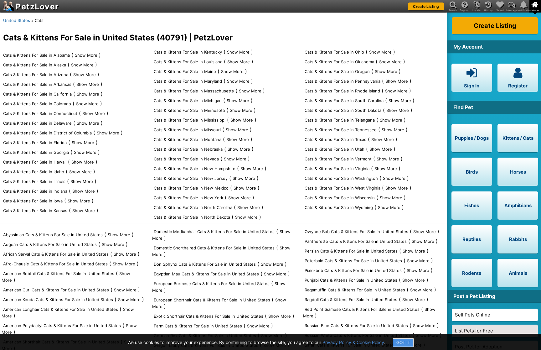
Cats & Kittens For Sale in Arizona (35, 74)
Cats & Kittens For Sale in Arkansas (37, 84)
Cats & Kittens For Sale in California (37, 94)
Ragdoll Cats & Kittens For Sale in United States (351, 299)
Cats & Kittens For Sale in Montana (187, 139)
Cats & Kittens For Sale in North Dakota (192, 217)
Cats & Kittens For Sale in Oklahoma (339, 61)
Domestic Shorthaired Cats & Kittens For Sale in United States (214, 247)
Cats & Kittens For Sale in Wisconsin (340, 197)
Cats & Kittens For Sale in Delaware (37, 123)
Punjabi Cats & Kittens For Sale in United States (351, 280)
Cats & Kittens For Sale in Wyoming (339, 207)
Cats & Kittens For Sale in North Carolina (193, 207)
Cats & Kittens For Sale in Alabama (36, 55)
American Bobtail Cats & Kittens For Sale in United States (58, 273)
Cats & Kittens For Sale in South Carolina (344, 100)
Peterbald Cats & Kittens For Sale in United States (353, 260)
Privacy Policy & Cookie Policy (353, 342)
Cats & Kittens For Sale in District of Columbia (47, 132)
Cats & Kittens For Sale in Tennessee (341, 129)
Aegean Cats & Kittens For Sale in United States (50, 244)
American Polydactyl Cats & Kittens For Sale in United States (62, 325)
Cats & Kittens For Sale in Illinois (34, 181)
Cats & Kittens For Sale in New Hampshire (194, 168)
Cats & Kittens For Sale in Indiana (35, 191)
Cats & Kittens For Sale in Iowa (33, 200)
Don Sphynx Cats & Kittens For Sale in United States (205, 264)
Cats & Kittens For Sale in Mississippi (189, 120)
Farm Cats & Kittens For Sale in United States (198, 325)
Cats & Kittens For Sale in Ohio (334, 52)
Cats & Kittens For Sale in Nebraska (188, 149)
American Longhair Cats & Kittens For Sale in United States (60, 309)
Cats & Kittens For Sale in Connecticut (40, 113)
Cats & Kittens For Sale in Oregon (337, 71)
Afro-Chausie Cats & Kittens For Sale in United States (55, 263)
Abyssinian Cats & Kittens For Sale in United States (53, 234)
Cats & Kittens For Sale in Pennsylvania (342, 81)
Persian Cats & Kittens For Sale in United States (351, 250)
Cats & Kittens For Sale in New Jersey (191, 178)
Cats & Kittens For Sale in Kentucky (188, 52)
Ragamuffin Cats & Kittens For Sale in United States (355, 289)
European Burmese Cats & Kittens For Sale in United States (212, 283)
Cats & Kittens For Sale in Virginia (337, 168)
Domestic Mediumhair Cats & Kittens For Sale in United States (214, 231)
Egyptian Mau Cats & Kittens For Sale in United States (206, 273)
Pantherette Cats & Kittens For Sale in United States (356, 241)
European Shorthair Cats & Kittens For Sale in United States (212, 299)
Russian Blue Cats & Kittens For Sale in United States (356, 325)
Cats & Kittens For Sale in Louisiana (188, 61)
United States (16, 20)
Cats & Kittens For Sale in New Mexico (191, 188)
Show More (86, 55)
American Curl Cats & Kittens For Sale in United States (56, 289)
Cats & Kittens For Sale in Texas (335, 139)
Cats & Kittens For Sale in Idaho (33, 171)
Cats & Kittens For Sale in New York (188, 197)
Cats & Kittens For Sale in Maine (185, 71)
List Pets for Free (474, 331)
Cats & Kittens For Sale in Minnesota (189, 110)
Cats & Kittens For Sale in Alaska (34, 64)
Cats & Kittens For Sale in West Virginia (342, 188)
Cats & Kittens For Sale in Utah (334, 149)
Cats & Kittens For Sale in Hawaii (34, 162)
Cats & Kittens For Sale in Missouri (187, 129)
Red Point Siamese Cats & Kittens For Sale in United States (362, 309)
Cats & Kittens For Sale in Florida (35, 142)
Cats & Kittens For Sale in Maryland (188, 81)
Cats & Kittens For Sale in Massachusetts (194, 90)
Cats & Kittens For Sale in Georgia (36, 152)
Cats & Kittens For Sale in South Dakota (343, 110)
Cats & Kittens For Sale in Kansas (35, 210)
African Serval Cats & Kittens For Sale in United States (56, 254)
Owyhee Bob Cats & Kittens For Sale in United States (356, 231)
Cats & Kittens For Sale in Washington (341, 178)
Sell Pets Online (472, 315)
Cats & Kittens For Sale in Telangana (340, 120)
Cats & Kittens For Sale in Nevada (186, 158)
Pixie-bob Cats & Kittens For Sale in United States (353, 270)
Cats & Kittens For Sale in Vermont (338, 158)
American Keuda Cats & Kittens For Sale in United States (58, 299)
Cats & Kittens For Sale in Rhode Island (342, 90)
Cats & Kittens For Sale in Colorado (37, 103)
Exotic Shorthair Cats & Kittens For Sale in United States (208, 316)
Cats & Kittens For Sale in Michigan (188, 100)
